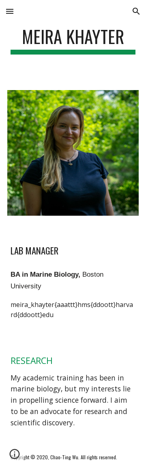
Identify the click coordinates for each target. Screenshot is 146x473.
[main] (73, 40)
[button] (9, 11)
